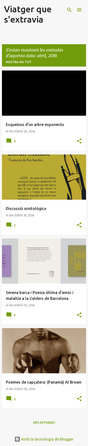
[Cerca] (69, 10)
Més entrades (44, 422)
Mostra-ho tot (19, 62)
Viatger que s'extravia (28, 14)
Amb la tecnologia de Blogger (47, 439)
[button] (79, 141)
